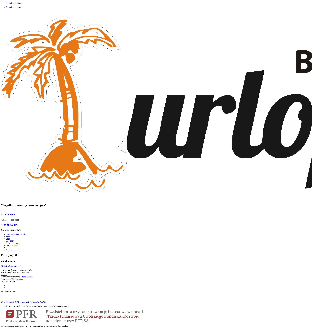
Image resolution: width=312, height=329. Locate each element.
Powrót (4, 275)
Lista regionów (15, 266)
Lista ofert (5, 266)
